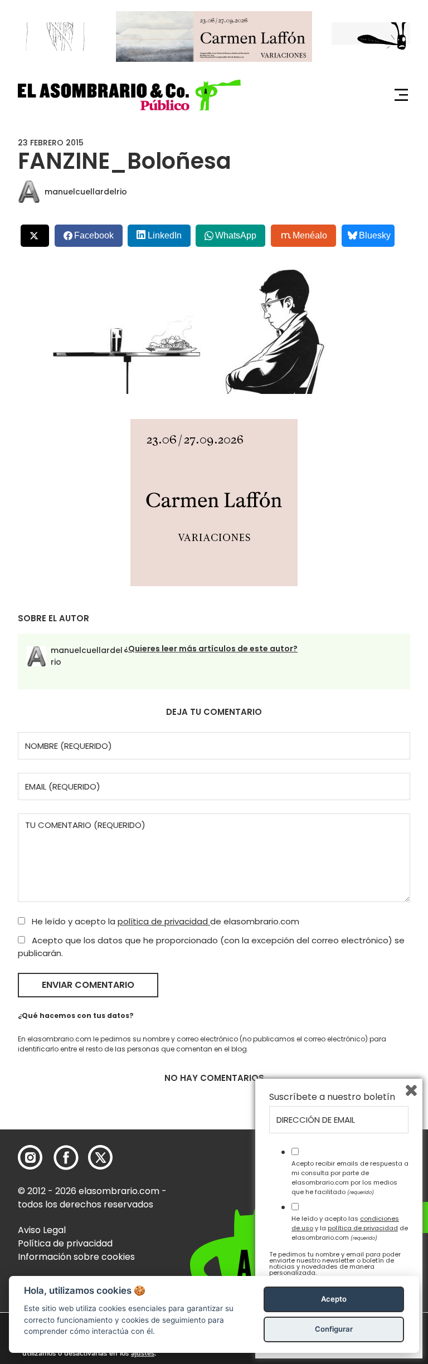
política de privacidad (164, 921)
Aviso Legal (42, 1230)
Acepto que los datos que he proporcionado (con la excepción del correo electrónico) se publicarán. (211, 946)
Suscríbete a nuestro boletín (332, 1097)
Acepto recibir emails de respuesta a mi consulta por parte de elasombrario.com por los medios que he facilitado (349, 1177)
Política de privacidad (65, 1243)
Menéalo (310, 235)
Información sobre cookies (76, 1256)
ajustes (142, 1353)
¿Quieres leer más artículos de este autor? (211, 648)
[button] (129, 95)
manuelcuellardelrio (86, 191)
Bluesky (375, 235)
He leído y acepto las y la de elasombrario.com (349, 1228)
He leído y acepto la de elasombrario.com (164, 921)
